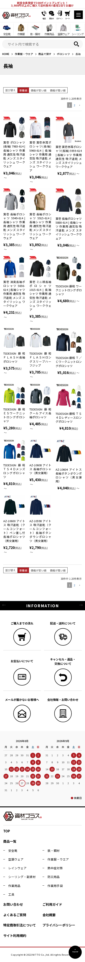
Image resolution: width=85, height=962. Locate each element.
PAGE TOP (75, 952)
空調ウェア (16, 859)
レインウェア (17, 868)
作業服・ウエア (24, 54)
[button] (79, 105)
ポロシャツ (63, 54)
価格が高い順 (58, 90)
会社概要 (49, 914)
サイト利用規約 (14, 935)
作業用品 (14, 885)
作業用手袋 (55, 885)
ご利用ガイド (52, 904)
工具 (11, 894)
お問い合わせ (13, 904)
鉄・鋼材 (54, 850)
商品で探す (44, 54)
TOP (6, 831)
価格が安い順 (38, 90)
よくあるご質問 (14, 914)
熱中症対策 (55, 868)
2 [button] (74, 105)
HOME (5, 54)
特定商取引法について (19, 925)
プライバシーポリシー (58, 925)
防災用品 (54, 877)
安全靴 (12, 850)
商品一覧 (9, 841)
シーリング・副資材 (22, 877)
